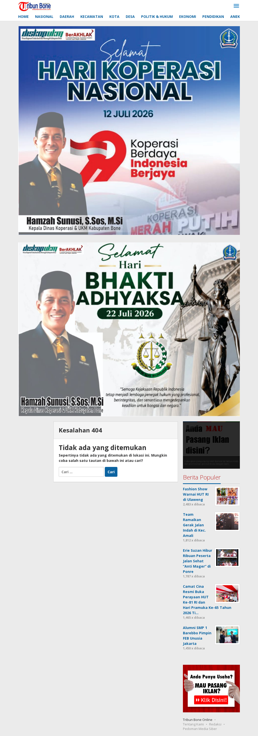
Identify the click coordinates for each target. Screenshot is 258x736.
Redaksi (215, 724)
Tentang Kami (193, 724)
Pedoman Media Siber (200, 728)
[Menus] (236, 6)
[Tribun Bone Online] (35, 6)
